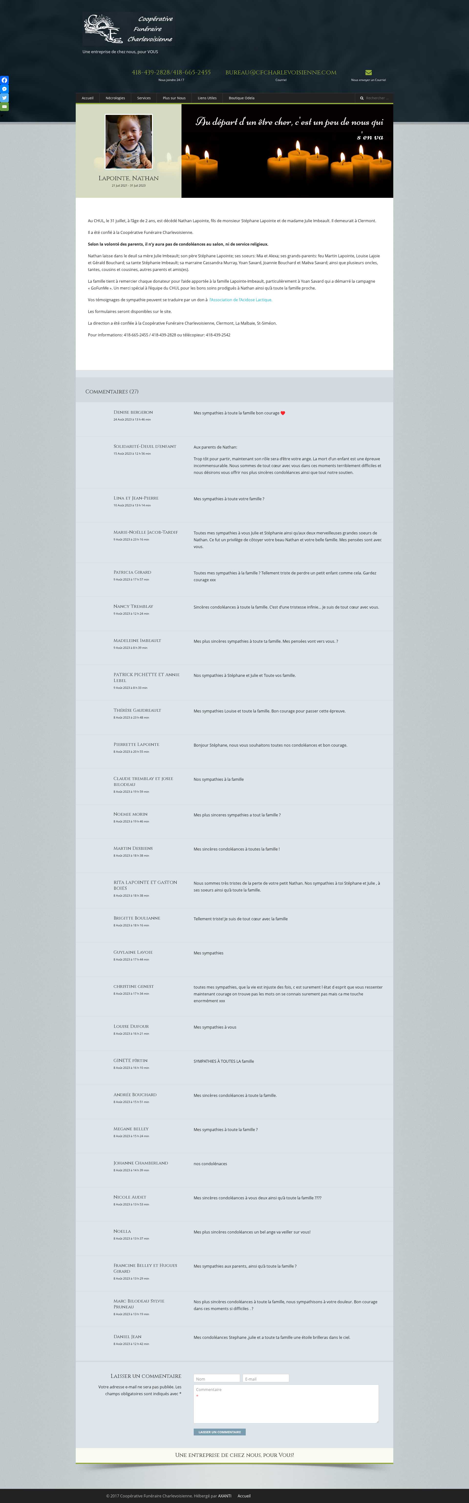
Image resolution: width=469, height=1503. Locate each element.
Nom (200, 1379)
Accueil (88, 98)
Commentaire (209, 1393)
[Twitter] (4, 97)
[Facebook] (4, 80)
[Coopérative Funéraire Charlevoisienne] (129, 29)
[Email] (4, 106)
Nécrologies (115, 98)
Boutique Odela (242, 98)
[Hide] (2, 116)
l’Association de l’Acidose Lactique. (241, 299)
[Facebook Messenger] (4, 89)
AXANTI (224, 1496)
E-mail (250, 1379)
